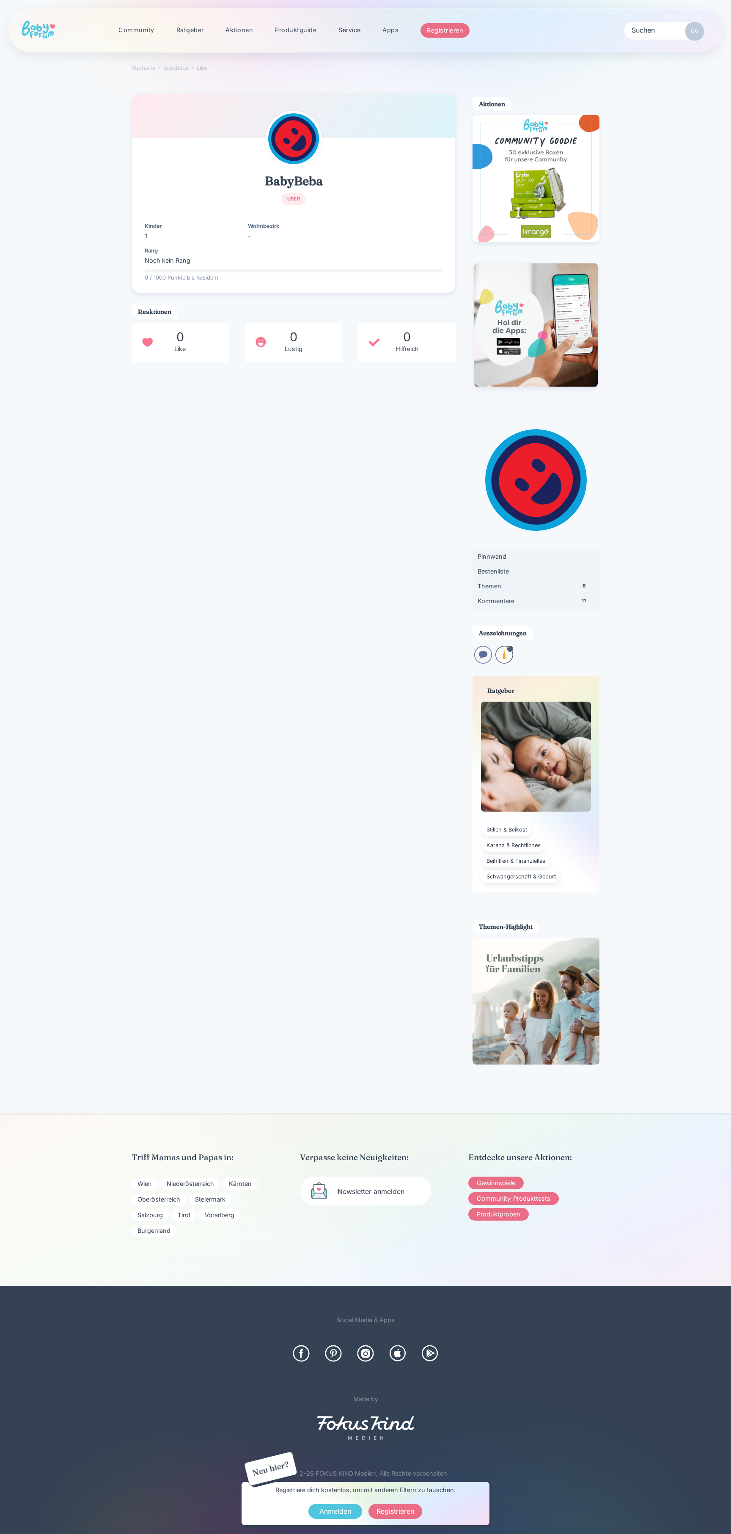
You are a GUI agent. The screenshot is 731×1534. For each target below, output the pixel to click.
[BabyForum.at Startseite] (38, 30)
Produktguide (295, 29)
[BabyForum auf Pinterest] (333, 1353)
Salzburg (150, 1214)
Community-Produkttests (513, 1198)
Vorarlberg (219, 1214)
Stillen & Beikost (506, 829)
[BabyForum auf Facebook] (301, 1353)
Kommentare (532, 600)
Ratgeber (190, 29)
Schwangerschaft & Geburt (521, 876)
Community (136, 29)
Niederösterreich (190, 1183)
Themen (531, 586)
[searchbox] (664, 29)
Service (349, 29)
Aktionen (239, 29)
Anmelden (335, 1511)
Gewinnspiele (496, 1182)
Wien (144, 1183)
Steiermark (210, 1199)
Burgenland (153, 1230)
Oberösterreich (158, 1199)
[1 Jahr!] (504, 660)
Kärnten (240, 1183)
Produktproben (498, 1214)
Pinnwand (492, 556)
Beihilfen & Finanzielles (515, 861)
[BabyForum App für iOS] (397, 1353)
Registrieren (445, 30)
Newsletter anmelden (371, 1191)
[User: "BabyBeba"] (294, 139)
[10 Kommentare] (483, 660)
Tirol (184, 1214)
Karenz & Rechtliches (513, 845)
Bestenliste (493, 571)
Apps (390, 29)
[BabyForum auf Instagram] (365, 1353)
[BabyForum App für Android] (429, 1353)
